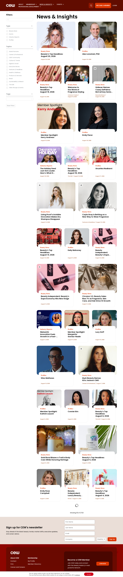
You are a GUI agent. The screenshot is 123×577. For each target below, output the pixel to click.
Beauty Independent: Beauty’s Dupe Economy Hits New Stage (103, 255)
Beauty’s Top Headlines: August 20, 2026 (52, 55)
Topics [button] (9, 46)
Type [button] (8, 26)
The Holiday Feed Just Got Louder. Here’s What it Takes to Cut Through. (48, 173)
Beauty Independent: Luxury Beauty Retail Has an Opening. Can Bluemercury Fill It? (76, 497)
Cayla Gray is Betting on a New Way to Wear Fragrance (95, 215)
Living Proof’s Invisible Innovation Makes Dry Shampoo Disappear (51, 216)
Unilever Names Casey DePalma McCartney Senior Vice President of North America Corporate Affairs (103, 93)
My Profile (31, 561)
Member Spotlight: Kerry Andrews (49, 136)
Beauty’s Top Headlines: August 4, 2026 (102, 493)
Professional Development (28, 7)
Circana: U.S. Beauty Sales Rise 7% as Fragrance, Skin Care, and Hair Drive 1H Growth (96, 298)
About (20, 4)
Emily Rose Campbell (45, 492)
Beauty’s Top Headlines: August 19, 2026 (47, 89)
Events (59, 4)
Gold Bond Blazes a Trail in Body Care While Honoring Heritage (55, 458)
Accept (89, 574)
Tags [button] (8, 94)
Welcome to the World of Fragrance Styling (76, 89)
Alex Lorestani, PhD (91, 54)
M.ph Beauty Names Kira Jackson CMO (91, 379)
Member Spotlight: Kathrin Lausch (48, 412)
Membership (30, 4)
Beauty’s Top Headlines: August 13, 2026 (47, 252)
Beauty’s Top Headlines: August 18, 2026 (75, 170)
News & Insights (46, 4)
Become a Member (103, 5)
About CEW (14, 558)
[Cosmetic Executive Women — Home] (10, 5)
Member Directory (34, 564)
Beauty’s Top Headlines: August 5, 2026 (93, 458)
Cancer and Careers (17, 567)
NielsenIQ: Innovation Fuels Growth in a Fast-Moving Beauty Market (48, 336)
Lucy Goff (99, 332)
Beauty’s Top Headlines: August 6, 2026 (102, 413)
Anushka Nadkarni (103, 168)
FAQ (11, 564)
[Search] (91, 5)
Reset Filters (10, 106)
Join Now (102, 564)
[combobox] (19, 99)
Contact (13, 561)
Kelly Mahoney (74, 250)
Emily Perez (87, 135)
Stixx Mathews (47, 378)
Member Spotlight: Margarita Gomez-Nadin (76, 334)
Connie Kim (73, 411)
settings (77, 575)
